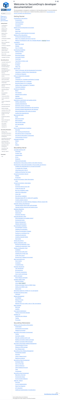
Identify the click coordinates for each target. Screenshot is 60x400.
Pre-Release (18, 298)
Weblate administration (20, 224)
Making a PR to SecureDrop (4, 34)
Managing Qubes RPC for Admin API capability (26, 198)
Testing (17, 318)
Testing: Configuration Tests (6, 102)
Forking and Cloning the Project (23, 36)
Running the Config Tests (21, 251)
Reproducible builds (5, 52)
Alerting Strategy (19, 281)
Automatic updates (19, 336)
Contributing (18, 371)
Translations (4, 36)
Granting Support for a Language (23, 81)
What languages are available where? (24, 218)
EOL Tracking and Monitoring (22, 131)
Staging (17, 175)
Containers (18, 262)
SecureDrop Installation (21, 196)
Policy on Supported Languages (5, 43)
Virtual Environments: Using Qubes (6, 82)
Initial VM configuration (20, 192)
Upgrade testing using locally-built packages (26, 205)
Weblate (17, 46)
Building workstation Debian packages (24, 339)
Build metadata (4, 121)
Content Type (18, 153)
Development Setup (20, 376)
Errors (16, 157)
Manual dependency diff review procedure (25, 111)
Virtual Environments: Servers (6, 75)
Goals (16, 116)
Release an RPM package (21, 347)
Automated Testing (19, 57)
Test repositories (19, 268)
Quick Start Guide (19, 44)
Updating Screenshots (20, 235)
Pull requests (18, 92)
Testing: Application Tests (5, 98)
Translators (18, 25)
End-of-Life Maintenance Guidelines (6, 54)
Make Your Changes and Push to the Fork (25, 38)
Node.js (17, 144)
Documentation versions (21, 227)
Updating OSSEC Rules (6, 110)
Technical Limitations (20, 87)
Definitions (17, 77)
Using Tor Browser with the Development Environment (28, 70)
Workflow (17, 354)
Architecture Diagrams (20, 74)
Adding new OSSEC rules (21, 287)
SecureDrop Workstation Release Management (6, 139)
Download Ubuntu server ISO (22, 186)
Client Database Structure (21, 367)
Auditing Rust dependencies (22, 113)
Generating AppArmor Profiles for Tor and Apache (6, 113)
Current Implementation (21, 384)
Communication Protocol (21, 137)
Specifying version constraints (22, 105)
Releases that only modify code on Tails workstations (28, 303)
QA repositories (19, 270)
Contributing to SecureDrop (4, 26)
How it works (18, 261)
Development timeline (20, 352)
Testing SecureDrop (5, 96)
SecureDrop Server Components (23, 133)
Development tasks (20, 220)
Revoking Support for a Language (23, 83)
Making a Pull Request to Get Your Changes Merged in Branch (32, 40)
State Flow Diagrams (20, 386)
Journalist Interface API (6, 62)
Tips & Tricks (4, 40)
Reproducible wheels (20, 122)
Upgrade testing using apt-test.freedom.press (26, 207)
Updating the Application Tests (22, 246)
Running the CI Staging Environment (24, 257)
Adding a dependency (20, 101)
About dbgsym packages (21, 277)
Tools (16, 126)
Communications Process (21, 345)
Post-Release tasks (20, 349)
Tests (16, 369)
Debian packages (5, 108)
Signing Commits (19, 51)
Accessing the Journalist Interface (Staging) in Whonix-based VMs (31, 201)
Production (18, 177)
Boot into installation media (21, 190)
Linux (16, 181)
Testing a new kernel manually (22, 312)
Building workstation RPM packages (24, 341)
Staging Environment (20, 330)
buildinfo (17, 309)
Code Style (18, 59)
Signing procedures (20, 358)
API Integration (18, 388)
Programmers (18, 20)
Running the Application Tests (22, 244)
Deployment (18, 212)
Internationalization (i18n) (5, 90)
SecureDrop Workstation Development (6, 136)
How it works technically (21, 274)
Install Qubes (18, 326)
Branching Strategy (20, 55)
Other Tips (17, 66)
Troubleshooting (19, 264)
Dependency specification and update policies (5, 49)
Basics (16, 90)
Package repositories (6, 106)
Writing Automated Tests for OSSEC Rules (25, 285)
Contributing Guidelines (6, 38)
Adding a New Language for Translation (25, 85)
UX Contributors (19, 23)
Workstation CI (18, 98)
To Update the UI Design (21, 168)
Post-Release (18, 301)
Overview (17, 29)
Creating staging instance (21, 199)
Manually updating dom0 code (22, 337)
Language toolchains (6, 57)
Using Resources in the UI (21, 170)
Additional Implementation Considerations (25, 389)
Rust (16, 142)
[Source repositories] (56, 1)
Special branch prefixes (21, 94)
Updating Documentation (21, 229)
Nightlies (17, 96)
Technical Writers (19, 22)
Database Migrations (6, 87)
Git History (18, 62)
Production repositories (21, 272)
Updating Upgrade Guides (21, 237)
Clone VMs (18, 194)
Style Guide (18, 238)
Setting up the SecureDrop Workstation (6, 132)
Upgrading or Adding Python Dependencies (25, 72)
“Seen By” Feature (5, 151)
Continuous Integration (6, 45)
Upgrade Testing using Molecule (6, 85)
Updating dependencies (21, 103)
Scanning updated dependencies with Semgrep (26, 109)
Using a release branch (20, 356)
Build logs (17, 307)
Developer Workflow (20, 214)
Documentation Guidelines (5, 93)
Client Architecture (19, 365)
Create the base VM (20, 188)
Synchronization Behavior (21, 378)
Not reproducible (19, 124)
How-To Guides (19, 48)
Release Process (19, 299)
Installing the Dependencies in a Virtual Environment (27, 166)
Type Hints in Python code (21, 61)
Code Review (18, 53)
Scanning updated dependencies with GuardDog (27, 107)
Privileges (17, 64)
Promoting (17, 320)
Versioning (17, 151)
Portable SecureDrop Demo (6, 117)
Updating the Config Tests (21, 253)
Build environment (19, 118)
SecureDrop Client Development (5, 145)
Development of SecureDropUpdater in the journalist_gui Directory (6, 70)
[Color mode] (58, 1)
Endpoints (17, 159)
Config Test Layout (19, 255)
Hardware (17, 294)
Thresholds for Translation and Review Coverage (27, 79)
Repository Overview (20, 375)
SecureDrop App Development (5, 149)
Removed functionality (20, 161)
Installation (18, 249)
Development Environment (21, 328)
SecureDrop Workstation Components (24, 135)
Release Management (6, 119)
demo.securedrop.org (6, 104)
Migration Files (18, 210)
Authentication (18, 155)
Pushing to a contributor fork (22, 233)
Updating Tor (4, 126)
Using (20, 283)
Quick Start (18, 31)
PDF (2, 156)
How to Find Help (19, 363)
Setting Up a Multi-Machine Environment (25, 33)
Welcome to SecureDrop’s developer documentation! (5, 18)
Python (17, 141)
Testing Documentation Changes (23, 231)
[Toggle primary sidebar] (14, 1)
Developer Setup (19, 361)
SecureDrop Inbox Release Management (6, 142)
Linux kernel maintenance (4, 124)
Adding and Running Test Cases (23, 172)
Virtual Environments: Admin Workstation (6, 78)
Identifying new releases (21, 316)
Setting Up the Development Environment (4, 30)
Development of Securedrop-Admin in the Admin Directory (6, 65)
